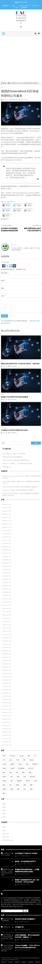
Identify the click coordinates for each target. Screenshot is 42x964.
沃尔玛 (35, 781)
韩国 (31, 789)
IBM (29, 756)
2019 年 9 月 (7, 680)
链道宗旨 (3, 962)
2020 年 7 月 (7, 651)
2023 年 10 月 (7, 527)
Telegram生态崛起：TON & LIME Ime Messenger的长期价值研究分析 (27, 946)
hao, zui (5, 99)
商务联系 (24, 962)
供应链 (12, 764)
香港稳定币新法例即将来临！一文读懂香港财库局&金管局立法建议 (27, 870)
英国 (31, 785)
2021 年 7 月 (7, 615)
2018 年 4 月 (7, 735)
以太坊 (4, 764)
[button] (4, 265)
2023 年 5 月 (7, 543)
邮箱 (3, 280)
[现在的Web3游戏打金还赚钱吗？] (7, 920)
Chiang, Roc (20, 864)
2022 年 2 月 (7, 592)
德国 (4, 219)
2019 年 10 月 (7, 677)
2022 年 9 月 (7, 569)
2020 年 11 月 (7, 641)
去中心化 (30, 768)
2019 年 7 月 (7, 686)
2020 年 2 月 (7, 667)
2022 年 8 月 (7, 573)
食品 (4, 793)
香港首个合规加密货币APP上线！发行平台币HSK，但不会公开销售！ (27, 881)
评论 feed (6, 837)
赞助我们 (37, 962)
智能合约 (19, 781)
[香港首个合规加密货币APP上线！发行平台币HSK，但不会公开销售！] (7, 880)
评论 (3, 296)
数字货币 (32, 776)
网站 (2, 288)
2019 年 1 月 (7, 706)
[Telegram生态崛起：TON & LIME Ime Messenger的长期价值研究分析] (7, 948)
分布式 (20, 764)
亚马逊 (31, 760)
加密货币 (34, 764)
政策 (4, 814)
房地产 (4, 776)
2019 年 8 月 (7, 683)
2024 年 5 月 (7, 504)
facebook (12, 756)
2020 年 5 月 (7, 657)
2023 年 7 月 (7, 537)
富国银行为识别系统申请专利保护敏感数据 (14, 397)
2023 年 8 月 (7, 534)
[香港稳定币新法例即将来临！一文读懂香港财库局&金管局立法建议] (7, 872)
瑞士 (10, 785)
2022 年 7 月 (7, 576)
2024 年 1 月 (7, 517)
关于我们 (10, 962)
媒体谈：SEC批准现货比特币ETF (25, 861)
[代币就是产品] (7, 927)
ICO (35, 756)
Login (16, 7)
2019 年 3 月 (7, 699)
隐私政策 (24, 7)
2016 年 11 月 (7, 745)
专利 (17, 760)
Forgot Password (24, 6)
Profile (13, 6)
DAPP (4, 756)
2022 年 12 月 (7, 560)
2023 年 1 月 (7, 556)
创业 (27, 764)
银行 (7, 219)
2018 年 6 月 (7, 729)
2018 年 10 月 (7, 716)
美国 (24, 785)
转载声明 (17, 962)
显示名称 (4, 273)
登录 (4, 830)
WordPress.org (7, 840)
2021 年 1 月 (7, 634)
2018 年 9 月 (7, 719)
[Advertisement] (21, 58)
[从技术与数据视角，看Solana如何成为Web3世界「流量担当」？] (7, 937)
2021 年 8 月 (7, 612)
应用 (9, 83)
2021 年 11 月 (7, 602)
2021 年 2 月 (7, 631)
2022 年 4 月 (7, 586)
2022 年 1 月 (7, 595)
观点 (4, 817)
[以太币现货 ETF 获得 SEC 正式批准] (7, 854)
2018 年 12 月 (7, 709)
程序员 (17, 785)
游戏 (4, 785)
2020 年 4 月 (7, 660)
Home (4, 83)
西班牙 (4, 789)
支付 (24, 776)
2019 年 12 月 (7, 670)
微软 (23, 772)
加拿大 (4, 768)
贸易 (11, 789)
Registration (35, 6)
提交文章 (5, 6)
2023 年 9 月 (7, 530)
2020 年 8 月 (7, 647)
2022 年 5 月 (7, 582)
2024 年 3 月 (7, 511)
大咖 (10, 772)
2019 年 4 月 (7, 696)
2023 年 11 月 (7, 524)
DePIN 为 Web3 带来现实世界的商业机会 (16, 460)
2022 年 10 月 (7, 566)
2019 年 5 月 (7, 693)
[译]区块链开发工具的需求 (29, 487)
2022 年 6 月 (7, 579)
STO (4, 760)
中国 (24, 760)
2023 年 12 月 (7, 521)
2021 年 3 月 (7, 628)
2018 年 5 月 (7, 732)
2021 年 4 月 (7, 625)
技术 (11, 776)
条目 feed (6, 834)
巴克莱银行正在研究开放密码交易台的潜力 (14, 430)
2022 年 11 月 (7, 563)
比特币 (28, 781)
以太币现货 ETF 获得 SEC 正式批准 (14, 454)
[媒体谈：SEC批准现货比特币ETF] (7, 861)
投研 (5, 427)
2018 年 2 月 (7, 742)
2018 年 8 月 (7, 722)
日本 (11, 781)
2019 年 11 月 (7, 673)
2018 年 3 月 (7, 738)
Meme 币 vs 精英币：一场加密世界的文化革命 (17, 463)
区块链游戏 (21, 768)
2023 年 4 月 (7, 547)
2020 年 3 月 (7, 664)
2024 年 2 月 (7, 514)
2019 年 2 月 (7, 703)
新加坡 (4, 781)
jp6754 (18, 856)
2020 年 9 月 (7, 644)
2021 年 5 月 (7, 621)
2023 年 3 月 (7, 550)
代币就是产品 (7, 467)
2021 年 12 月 (7, 599)
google (21, 756)
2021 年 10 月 (7, 605)
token (10, 760)
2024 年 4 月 (7, 508)
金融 (18, 789)
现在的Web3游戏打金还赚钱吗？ (13, 457)
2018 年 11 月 (7, 712)
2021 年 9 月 (7, 608)
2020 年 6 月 (7, 654)
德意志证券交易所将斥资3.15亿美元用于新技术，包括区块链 (20, 363)
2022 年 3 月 (7, 589)
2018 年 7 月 (7, 725)
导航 (4, 804)
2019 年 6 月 (7, 690)
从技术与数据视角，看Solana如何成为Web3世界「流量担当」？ (27, 936)
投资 (18, 776)
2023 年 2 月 (7, 553)
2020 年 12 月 (7, 638)
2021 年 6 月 (7, 618)
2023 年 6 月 (7, 540)
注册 (4, 827)
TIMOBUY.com (14, 960)
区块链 (12, 768)
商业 (4, 772)
